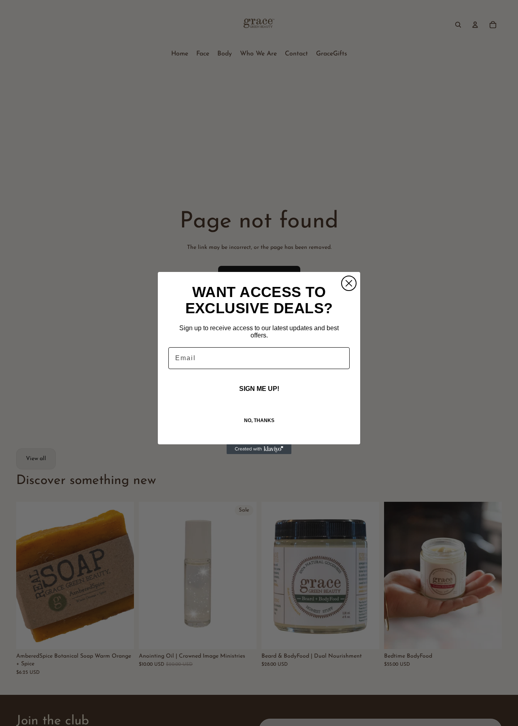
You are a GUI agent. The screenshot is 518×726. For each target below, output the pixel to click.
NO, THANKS (259, 420)
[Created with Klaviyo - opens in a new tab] (259, 449)
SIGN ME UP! (259, 388)
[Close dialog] (349, 283)
